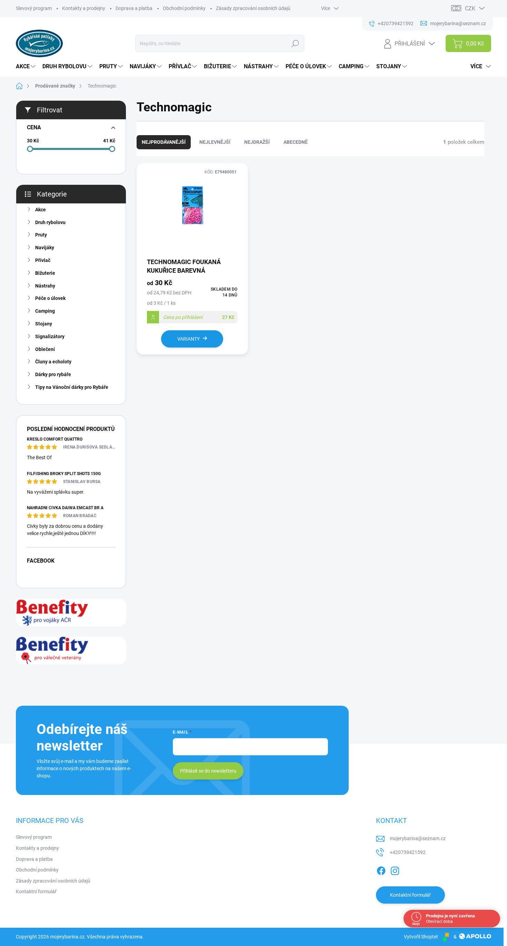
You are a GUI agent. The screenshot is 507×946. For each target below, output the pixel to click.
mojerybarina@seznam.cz (418, 838)
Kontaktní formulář (36, 891)
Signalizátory (49, 336)
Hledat (295, 43)
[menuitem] (26, 66)
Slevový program (34, 8)
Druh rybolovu (50, 222)
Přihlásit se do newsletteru (208, 771)
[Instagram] (395, 870)
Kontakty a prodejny (83, 8)
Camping (45, 311)
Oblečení (45, 349)
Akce (40, 209)
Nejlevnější (214, 142)
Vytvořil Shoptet (421, 936)
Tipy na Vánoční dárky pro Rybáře (71, 387)
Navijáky (44, 247)
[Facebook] (381, 870)
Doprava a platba (134, 8)
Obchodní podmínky (184, 8)
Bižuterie (45, 273)
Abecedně (296, 142)
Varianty (188, 339)
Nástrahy (45, 286)
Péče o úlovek (50, 298)
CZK (470, 8)
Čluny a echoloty (53, 361)
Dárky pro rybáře (53, 374)
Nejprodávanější (164, 142)
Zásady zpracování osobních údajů (253, 8)
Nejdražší (257, 142)
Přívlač (42, 260)
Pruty (41, 235)
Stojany (43, 323)
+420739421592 (408, 852)
